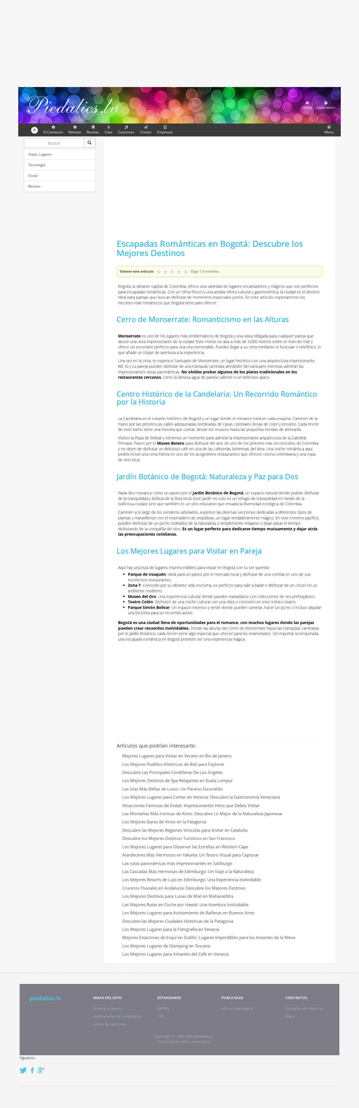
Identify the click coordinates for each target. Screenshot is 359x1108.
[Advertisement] (179, 42)
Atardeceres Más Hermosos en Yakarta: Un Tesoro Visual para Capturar (190, 855)
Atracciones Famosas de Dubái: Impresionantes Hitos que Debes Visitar (191, 805)
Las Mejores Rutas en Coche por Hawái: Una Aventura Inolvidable (185, 904)
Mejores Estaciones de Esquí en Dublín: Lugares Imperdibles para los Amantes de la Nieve (208, 937)
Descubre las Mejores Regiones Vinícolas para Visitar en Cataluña (184, 830)
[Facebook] (34, 1067)
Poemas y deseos (107, 1008)
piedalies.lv (45, 998)
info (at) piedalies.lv (237, 1008)
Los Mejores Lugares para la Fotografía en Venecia (170, 929)
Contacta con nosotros (304, 1008)
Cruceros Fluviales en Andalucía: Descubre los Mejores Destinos (183, 888)
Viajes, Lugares (40, 154)
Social (33, 175)
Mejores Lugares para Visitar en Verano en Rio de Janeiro (177, 756)
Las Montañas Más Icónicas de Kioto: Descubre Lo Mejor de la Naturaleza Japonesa (202, 813)
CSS (160, 1016)
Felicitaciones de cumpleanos (117, 1016)
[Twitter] (25, 1067)
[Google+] (43, 1067)
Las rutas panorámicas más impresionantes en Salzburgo (177, 863)
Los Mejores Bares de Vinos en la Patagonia (164, 821)
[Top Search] (89, 143)
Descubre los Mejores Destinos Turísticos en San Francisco (178, 838)
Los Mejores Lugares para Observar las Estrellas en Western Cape (185, 846)
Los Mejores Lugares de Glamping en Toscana (166, 946)
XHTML (163, 1008)
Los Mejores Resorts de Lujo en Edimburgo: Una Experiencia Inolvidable (191, 879)
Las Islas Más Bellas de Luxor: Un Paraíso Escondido (172, 789)
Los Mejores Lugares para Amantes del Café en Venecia (175, 954)
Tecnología (36, 165)
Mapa (290, 1016)
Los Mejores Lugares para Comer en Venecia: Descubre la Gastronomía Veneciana (201, 797)
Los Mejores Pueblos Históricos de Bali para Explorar (173, 764)
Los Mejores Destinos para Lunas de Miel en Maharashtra (177, 896)
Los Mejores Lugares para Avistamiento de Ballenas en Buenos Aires (188, 912)
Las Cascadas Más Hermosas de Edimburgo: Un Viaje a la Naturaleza (188, 871)
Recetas (34, 186)
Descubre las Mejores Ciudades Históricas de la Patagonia (177, 921)
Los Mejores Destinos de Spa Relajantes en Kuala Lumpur (177, 780)
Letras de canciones (109, 1024)
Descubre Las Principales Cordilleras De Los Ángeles (172, 772)
